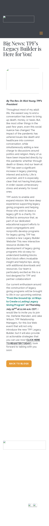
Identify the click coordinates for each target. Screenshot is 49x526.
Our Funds (32, 470)
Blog (30, 488)
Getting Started (9, 503)
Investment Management (9, 499)
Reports (31, 475)
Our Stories (32, 491)
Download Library (35, 495)
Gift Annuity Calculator (8, 513)
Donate (6, 480)
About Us (7, 489)
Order (30, 498)
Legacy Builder (9, 483)
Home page (8, 470)
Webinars (32, 484)
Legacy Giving (9, 509)
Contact (6, 477)
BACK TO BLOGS (19, 363)
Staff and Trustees (10, 492)
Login (5, 473)
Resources (33, 481)
